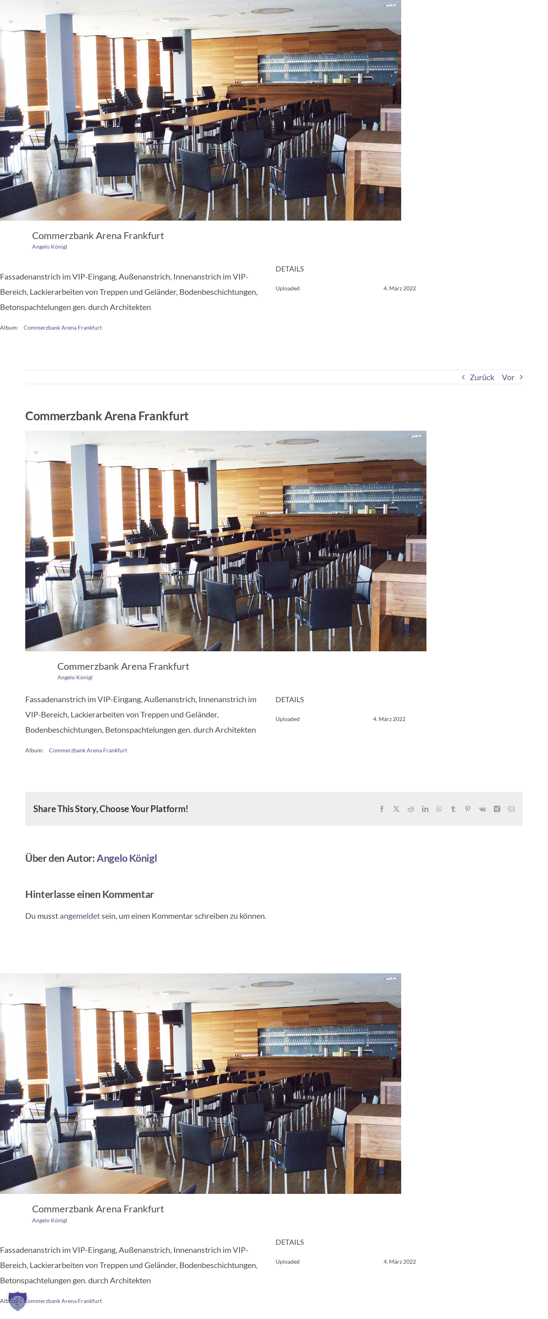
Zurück (482, 377)
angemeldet (80, 915)
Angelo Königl (49, 246)
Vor (508, 377)
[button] (17, 1301)
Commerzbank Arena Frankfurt (63, 327)
